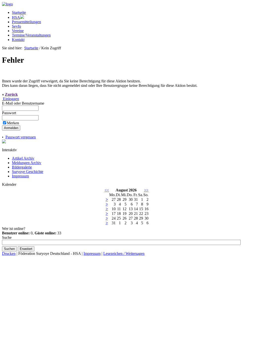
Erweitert (26, 249)
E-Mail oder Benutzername (23, 103)
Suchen (9, 249)
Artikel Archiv (23, 158)
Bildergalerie (22, 167)
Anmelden (11, 128)
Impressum (20, 176)
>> (146, 190)
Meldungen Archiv (26, 163)
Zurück (11, 94)
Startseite (31, 48)
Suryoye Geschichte (27, 171)
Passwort (9, 113)
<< (107, 190)
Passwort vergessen (20, 137)
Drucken (9, 253)
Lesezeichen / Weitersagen (124, 253)
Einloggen (10, 99)
